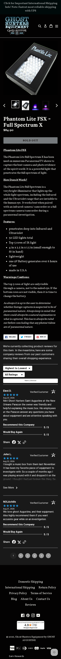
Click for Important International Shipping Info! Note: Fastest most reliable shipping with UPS (30, 7)
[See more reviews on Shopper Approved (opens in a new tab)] (24, 442)
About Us (26, 599)
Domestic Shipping (30, 582)
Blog (14, 599)
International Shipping (20, 588)
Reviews (30, 605)
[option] (15, 104)
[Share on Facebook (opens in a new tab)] (14, 442)
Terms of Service (41, 593)
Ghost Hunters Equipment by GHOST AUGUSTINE (35, 638)
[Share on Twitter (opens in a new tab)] (19, 442)
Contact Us (43, 599)
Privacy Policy (18, 593)
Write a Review (31, 381)
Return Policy (47, 588)
